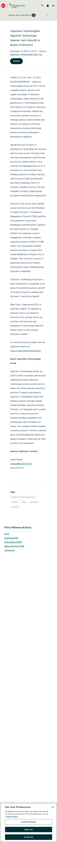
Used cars (15, 507)
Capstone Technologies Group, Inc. (26, 54)
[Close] (53, 807)
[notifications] (47, 5)
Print (6, 534)
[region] (28, 822)
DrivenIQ (14, 502)
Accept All (28, 837)
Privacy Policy (12, 817)
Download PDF (11, 538)
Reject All (28, 830)
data (23, 502)
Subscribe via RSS (13, 542)
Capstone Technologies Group (23, 497)
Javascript (9, 550)
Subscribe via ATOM (14, 546)
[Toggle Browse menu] (47, 14)
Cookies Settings (28, 822)
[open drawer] (53, 5)
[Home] (13, 5)
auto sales (34, 502)
